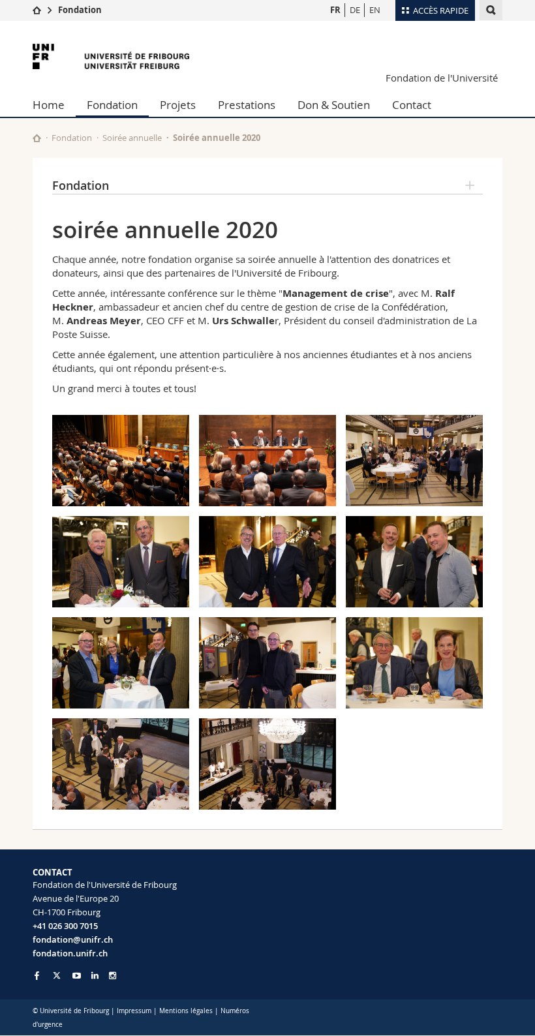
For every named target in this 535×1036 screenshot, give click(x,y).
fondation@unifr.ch (73, 939)
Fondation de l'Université (442, 77)
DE (355, 10)
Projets (178, 104)
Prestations (246, 104)
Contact (411, 104)
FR (335, 10)
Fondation (80, 10)
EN (374, 10)
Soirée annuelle (132, 138)
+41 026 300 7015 (65, 926)
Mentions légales (186, 1011)
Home (49, 104)
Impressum (134, 1011)
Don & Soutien (334, 104)
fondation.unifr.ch (70, 953)
